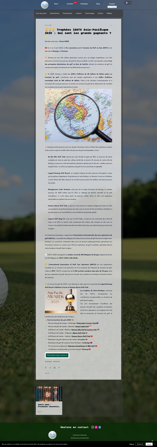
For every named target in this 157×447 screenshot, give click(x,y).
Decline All (140, 444)
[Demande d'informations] (92, 427)
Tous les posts (41, 13)
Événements (67, 13)
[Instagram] (96, 427)
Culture (100, 13)
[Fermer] (155, 444)
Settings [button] (131, 444)
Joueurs (79, 13)
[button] (75, 2)
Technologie (89, 13)
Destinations (54, 13)
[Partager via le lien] (59, 368)
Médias (109, 13)
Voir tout (118, 383)
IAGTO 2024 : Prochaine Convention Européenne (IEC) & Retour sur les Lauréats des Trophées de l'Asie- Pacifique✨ (49, 405)
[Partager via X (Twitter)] (50, 368)
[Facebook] (99, 427)
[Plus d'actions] (111, 25)
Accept (149, 444)
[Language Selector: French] (127, 3)
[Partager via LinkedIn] (55, 368)
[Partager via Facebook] (46, 368)
